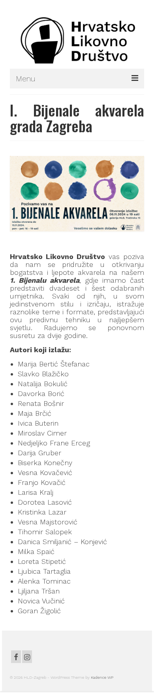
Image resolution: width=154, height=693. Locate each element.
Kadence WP (102, 677)
